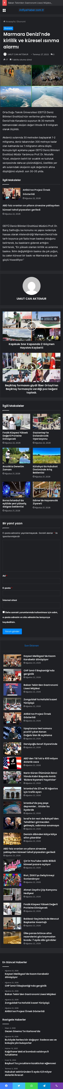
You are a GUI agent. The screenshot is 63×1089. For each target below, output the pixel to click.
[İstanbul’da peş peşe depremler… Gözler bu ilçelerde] (12, 807)
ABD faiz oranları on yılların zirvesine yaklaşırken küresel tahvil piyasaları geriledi (29, 850)
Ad (5, 575)
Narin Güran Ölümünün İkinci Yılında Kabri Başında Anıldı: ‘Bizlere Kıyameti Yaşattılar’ (40, 776)
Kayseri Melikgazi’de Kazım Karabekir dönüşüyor (40, 657)
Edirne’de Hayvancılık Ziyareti (45, 502)
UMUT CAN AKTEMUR (18, 54)
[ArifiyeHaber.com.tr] (31, 10)
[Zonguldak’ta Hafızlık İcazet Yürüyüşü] (12, 704)
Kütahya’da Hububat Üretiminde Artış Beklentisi (45, 469)
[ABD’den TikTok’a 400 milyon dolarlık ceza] (12, 763)
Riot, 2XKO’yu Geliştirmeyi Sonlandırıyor (39, 877)
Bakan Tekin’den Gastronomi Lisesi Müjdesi (29, 2)
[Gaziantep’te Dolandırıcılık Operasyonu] (46, 421)
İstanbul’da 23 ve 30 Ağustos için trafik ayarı (41, 790)
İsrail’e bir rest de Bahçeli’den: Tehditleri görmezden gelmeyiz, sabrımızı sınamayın (41, 822)
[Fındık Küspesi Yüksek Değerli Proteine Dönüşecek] (16, 421)
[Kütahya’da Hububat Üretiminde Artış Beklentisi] (46, 455)
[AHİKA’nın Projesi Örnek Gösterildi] (11, 194)
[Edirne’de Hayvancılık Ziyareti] (46, 489)
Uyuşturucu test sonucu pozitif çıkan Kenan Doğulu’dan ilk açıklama (38, 732)
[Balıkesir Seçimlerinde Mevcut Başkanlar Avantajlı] (12, 923)
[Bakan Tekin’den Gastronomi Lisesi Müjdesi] (12, 689)
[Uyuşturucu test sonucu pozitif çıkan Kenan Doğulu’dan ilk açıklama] (12, 733)
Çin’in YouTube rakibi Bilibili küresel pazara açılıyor (40, 862)
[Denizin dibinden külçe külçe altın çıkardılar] (12, 839)
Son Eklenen (31, 645)
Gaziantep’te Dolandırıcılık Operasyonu (41, 435)
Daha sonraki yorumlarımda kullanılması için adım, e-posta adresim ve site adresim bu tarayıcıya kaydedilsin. (30, 617)
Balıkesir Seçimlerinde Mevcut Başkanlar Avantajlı (41, 920)
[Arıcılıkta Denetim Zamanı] (16, 455)
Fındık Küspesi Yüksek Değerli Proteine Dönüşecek (15, 435)
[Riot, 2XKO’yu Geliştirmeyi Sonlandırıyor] (12, 880)
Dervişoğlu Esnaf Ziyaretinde (40, 744)
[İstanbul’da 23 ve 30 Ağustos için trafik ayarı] (12, 793)
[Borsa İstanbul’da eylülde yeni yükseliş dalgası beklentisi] (16, 489)
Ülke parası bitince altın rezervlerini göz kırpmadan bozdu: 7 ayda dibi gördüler (40, 937)
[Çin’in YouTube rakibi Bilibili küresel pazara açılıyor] (12, 865)
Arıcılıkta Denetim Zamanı (13, 468)
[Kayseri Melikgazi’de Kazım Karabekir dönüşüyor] (12, 660)
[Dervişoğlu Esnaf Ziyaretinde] (12, 748)
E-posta (7, 588)
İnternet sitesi (10, 600)
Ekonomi (21, 21)
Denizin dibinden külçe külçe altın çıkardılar (40, 836)
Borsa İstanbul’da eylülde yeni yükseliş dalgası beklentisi (14, 503)
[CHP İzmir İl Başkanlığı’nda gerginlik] (12, 675)
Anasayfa (10, 21)
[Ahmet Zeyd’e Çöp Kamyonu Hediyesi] (12, 894)
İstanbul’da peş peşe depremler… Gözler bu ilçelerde (37, 806)
